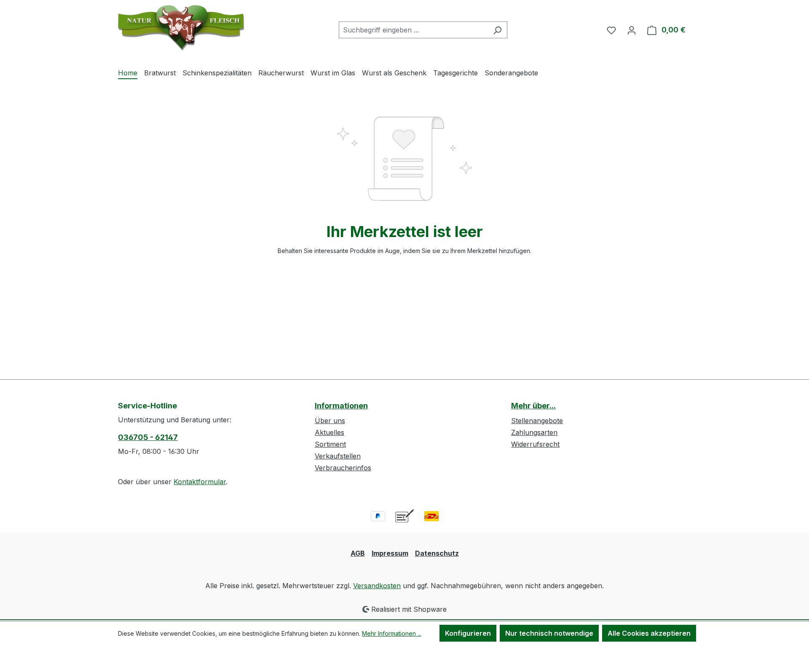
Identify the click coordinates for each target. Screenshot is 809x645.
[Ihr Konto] (631, 29)
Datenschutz (437, 553)
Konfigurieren (468, 633)
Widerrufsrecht (535, 444)
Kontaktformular (200, 481)
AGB (358, 553)
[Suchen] (497, 29)
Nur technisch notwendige (549, 633)
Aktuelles (329, 432)
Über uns (330, 420)
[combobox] (413, 29)
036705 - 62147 (148, 437)
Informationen (341, 405)
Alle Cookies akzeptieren (649, 633)
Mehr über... (533, 405)
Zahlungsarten (534, 432)
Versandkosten (377, 585)
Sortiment (330, 444)
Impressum (390, 553)
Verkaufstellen (338, 456)
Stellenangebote (537, 420)
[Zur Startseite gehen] (181, 28)
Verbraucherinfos (343, 468)
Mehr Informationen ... (391, 633)
